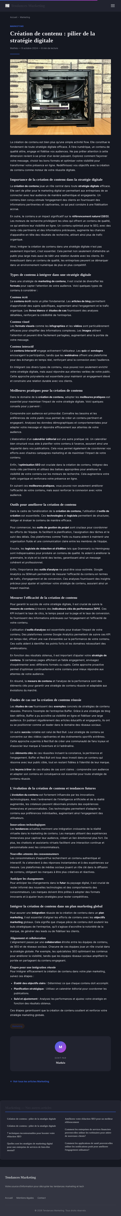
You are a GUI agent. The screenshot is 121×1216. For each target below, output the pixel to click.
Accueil (13, 17)
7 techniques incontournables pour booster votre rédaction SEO (31, 1135)
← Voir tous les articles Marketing (29, 1081)
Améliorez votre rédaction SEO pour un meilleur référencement (89, 1120)
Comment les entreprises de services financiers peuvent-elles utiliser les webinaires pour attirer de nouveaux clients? (88, 1132)
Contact (41, 1197)
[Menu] (113, 5)
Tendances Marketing (25, 6)
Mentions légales (25, 1197)
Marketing (25, 17)
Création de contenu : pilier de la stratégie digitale (31, 1118)
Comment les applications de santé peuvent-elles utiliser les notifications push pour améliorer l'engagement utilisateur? (89, 1146)
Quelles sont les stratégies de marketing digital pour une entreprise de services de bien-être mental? (30, 1147)
